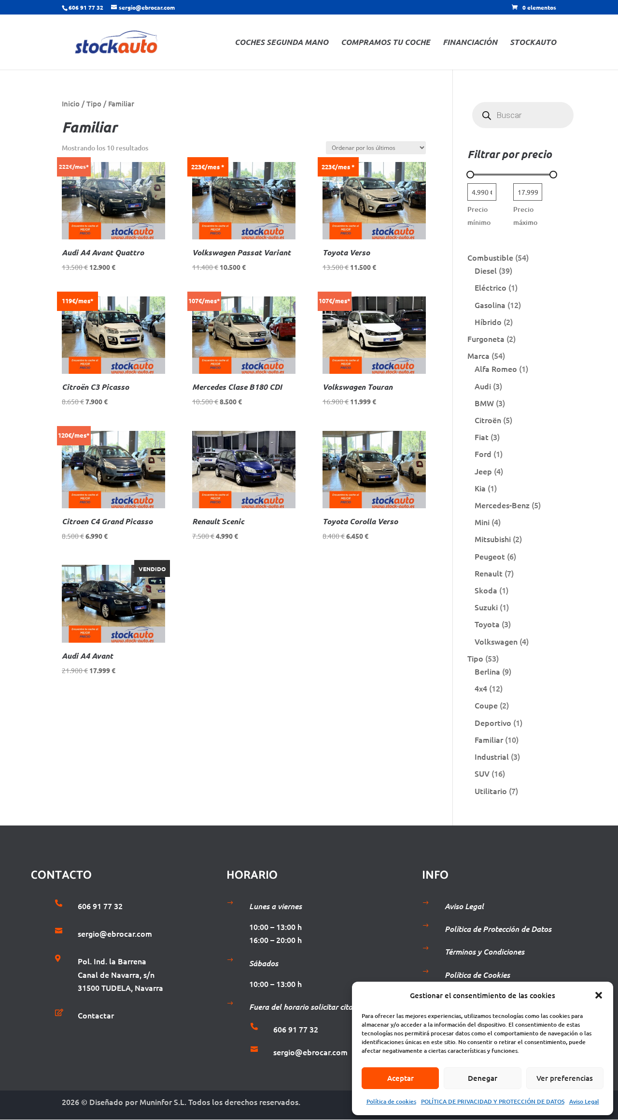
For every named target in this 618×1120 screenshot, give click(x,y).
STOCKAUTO (533, 43)
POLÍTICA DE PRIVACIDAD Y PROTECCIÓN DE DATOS (492, 1101)
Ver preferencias (564, 1078)
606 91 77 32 (86, 7)
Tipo (93, 103)
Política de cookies (391, 1101)
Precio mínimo (479, 216)
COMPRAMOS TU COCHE (385, 43)
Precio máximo (525, 216)
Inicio (71, 103)
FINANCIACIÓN (470, 43)
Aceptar (400, 1078)
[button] (599, 995)
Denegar (482, 1078)
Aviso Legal (584, 1101)
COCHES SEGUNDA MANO (281, 43)
